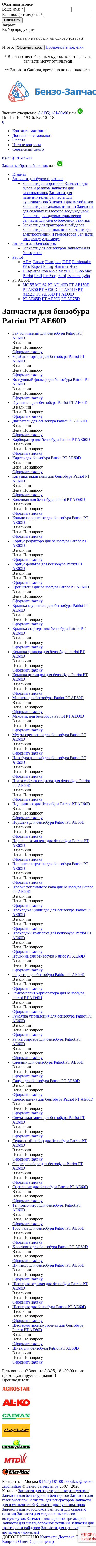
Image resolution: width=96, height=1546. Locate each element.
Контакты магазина (29, 131)
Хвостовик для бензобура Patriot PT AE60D (50, 1247)
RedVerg (50, 275)
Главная (19, 174)
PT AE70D (51, 299)
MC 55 (28, 285)
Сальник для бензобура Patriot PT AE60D (48, 1062)
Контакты (48, 1537)
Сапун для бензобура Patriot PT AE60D (46, 1081)
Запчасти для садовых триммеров (52, 215)
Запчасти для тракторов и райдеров (53, 225)
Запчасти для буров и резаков (37, 179)
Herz (73, 266)
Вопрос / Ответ (15, 1541)
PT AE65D (32, 299)
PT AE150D (79, 285)
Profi (38, 275)
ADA (27, 262)
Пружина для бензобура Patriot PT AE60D (48, 956)
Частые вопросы (26, 145)
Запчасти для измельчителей (47, 194)
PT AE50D (48, 289)
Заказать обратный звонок (25, 165)
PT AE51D (67, 289)
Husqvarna (31, 271)
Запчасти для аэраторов (43, 183)
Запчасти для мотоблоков (71, 202)
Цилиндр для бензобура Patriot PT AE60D (48, 1265)
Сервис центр (42, 1541)
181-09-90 (53, 113)
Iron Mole (49, 271)
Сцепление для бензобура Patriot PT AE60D (50, 1187)
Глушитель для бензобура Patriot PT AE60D (50, 402)
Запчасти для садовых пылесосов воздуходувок (58, 208)
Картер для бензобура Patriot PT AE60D (46, 458)
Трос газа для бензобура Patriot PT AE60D (48, 1228)
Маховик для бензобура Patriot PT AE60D (48, 716)
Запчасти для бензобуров (34, 243)
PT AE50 (30, 289)
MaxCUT (66, 271)
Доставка (66, 1537)
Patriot (17, 257)
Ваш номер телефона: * (23, 14)
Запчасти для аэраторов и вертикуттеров (53, 1491)
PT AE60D (65, 294)
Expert (36, 266)
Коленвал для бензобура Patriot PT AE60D (48, 499)
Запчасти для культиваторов (47, 199)
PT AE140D (58, 285)
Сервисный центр (28, 149)
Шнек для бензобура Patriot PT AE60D (45, 1348)
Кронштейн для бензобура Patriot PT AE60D (50, 587)
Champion (53, 262)
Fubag (48, 266)
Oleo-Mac (83, 271)
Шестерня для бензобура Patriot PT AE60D (49, 1307)
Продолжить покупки (65, 47)
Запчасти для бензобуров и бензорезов (35, 1495)
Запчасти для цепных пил (45, 229)
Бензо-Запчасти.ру (42, 1486)
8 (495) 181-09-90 (17, 158)
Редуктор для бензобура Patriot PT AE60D (48, 974)
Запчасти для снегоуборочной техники (56, 220)
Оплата (18, 140)
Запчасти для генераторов (51, 1500)
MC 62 (41, 285)
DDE (66, 262)
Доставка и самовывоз (31, 135)
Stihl (62, 275)
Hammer (61, 266)
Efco (26, 266)
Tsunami (74, 275)
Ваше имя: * (13, 9)
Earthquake (81, 262)
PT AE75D (70, 299)
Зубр (86, 275)
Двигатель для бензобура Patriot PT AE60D (49, 421)
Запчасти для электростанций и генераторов (57, 231)
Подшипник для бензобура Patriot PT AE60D (51, 804)
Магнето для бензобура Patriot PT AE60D (48, 698)
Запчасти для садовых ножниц (49, 206)
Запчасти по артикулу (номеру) (58, 236)
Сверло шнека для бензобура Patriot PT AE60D (52, 1099)
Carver (38, 262)
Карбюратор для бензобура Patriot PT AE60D (51, 439)
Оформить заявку (27, 352)
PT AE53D (45, 294)
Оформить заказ (29, 47)
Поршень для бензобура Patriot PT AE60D (48, 822)
